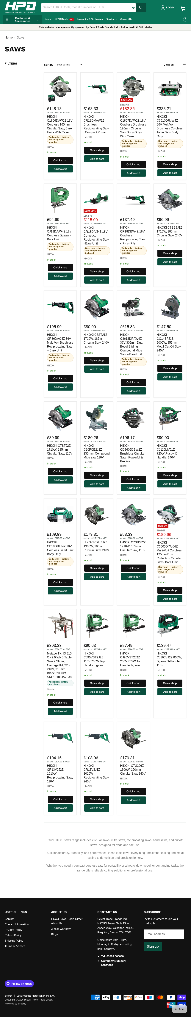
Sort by (48, 64)
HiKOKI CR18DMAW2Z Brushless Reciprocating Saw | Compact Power (96, 124)
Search (8, 995)
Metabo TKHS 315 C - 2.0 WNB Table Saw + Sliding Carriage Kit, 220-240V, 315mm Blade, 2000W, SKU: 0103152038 (59, 665)
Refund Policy (13, 935)
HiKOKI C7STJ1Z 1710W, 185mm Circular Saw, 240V (96, 338)
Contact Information (17, 924)
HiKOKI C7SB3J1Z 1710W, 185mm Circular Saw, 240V (169, 231)
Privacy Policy (13, 929)
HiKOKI (51, 147)
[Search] (141, 7)
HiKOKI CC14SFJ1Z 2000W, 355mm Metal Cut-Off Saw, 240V (169, 342)
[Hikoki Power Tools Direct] (20, 7)
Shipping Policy (14, 940)
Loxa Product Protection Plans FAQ (35, 995)
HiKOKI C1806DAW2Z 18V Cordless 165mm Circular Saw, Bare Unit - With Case (60, 124)
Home (9, 37)
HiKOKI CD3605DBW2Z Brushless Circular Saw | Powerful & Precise (132, 453)
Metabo (51, 689)
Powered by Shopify (15, 1003)
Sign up (153, 946)
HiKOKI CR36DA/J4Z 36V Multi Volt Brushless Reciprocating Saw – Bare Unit (60, 342)
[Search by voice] (133, 7)
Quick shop (60, 160)
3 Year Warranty (61, 928)
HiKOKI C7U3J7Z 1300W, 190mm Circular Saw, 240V (96, 546)
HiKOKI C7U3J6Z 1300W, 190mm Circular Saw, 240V (133, 769)
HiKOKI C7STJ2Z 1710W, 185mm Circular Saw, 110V (59, 449)
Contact (9, 918)
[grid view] (178, 64)
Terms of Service (15, 946)
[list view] (183, 64)
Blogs (54, 934)
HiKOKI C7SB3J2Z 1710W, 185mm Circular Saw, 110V (133, 546)
